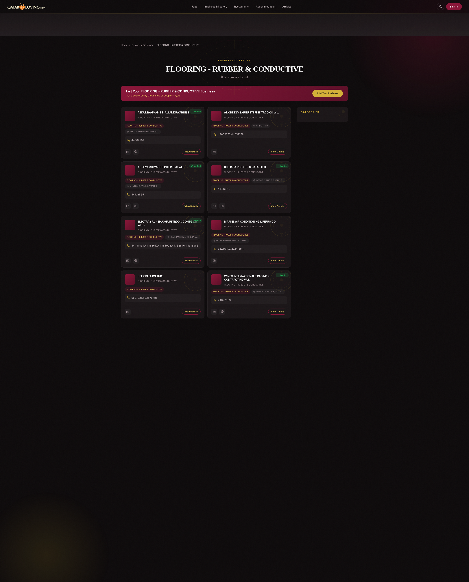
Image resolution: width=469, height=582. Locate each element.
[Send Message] (128, 152)
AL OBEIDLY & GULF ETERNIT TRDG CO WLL (251, 112)
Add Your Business (328, 93)
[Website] (136, 152)
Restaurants (241, 6)
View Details (191, 151)
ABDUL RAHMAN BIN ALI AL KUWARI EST (163, 112)
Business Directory (215, 6)
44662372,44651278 (231, 134)
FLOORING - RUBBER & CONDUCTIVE (144, 125)
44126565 (137, 194)
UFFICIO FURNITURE (150, 276)
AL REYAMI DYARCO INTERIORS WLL (161, 167)
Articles (286, 6)
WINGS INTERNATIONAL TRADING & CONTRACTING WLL (246, 277)
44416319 (224, 188)
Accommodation (265, 6)
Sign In (454, 6)
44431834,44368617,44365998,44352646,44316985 (164, 245)
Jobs (194, 6)
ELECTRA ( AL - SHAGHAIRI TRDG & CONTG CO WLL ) (167, 223)
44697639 (224, 300)
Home (124, 45)
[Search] (440, 6)
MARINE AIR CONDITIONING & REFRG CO (250, 221)
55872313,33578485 (144, 297)
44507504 (137, 140)
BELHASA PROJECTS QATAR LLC (245, 167)
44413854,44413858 (231, 249)
